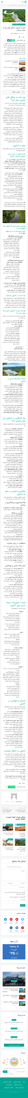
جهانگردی (14, 24)
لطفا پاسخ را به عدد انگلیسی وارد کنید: (17, 897)
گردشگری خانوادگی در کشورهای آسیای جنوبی (10, 1002)
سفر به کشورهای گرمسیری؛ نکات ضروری (14, 1022)
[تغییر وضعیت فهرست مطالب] (22, 92)
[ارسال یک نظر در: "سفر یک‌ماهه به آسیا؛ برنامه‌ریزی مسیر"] (10, 1033)
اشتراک (5, 1071)
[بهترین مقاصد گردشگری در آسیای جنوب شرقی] (20, 842)
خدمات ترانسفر (14, 981)
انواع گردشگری (17, 1082)
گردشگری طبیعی (10, 824)
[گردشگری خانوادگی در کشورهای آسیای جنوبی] (22, 1003)
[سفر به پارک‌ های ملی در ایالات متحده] (22, 69)
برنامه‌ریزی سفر (14, 1028)
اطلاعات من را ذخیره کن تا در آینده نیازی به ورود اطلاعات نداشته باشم (15, 893)
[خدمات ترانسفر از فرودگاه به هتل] (14, 979)
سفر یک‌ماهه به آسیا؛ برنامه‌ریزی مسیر (14, 1031)
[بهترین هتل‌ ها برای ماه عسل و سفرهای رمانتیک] (22, 990)
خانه (24, 1082)
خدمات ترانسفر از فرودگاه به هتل (14, 984)
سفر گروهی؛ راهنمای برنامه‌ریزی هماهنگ (14, 1040)
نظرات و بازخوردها (8, 1088)
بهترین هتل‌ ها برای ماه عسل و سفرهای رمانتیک (10, 989)
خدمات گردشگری (18, 1085)
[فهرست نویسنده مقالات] (14, 796)
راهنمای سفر (10, 839)
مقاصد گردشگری (7, 1082)
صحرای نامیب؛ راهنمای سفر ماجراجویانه (11, 61)
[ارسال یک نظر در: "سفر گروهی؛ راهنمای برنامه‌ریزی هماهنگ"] (10, 1042)
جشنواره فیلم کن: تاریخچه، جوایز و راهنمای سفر (10, 996)
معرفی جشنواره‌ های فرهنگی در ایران (7, 810)
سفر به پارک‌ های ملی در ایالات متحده (11, 68)
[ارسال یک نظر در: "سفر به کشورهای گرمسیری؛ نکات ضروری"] (10, 1024)
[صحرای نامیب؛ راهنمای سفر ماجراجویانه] (22, 62)
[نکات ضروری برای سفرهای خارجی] (8, 842)
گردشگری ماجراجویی (21, 24)
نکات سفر (14, 1020)
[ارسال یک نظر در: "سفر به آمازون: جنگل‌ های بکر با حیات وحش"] (19, 37)
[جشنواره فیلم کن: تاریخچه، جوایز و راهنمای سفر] (22, 997)
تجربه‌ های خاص (19, 1088)
